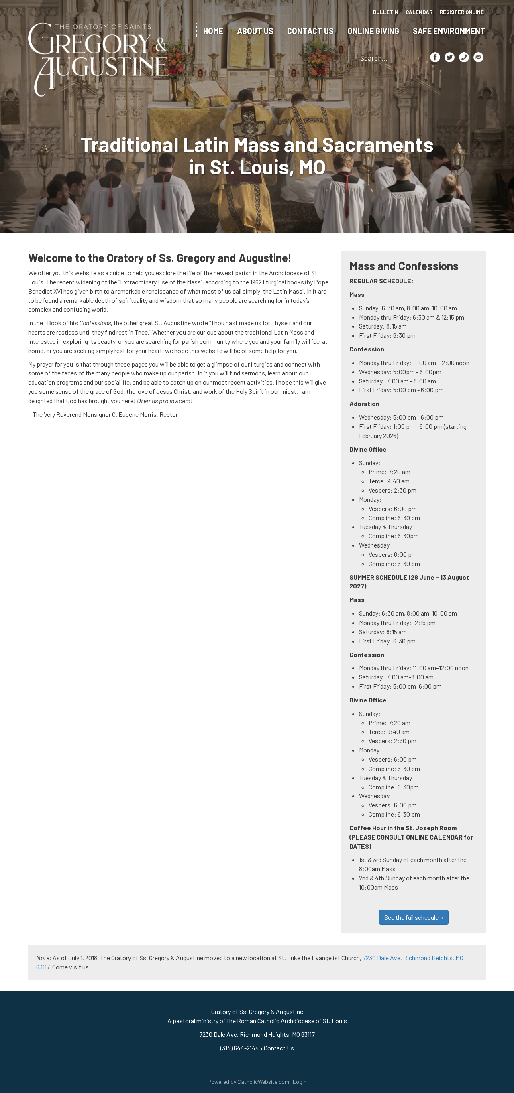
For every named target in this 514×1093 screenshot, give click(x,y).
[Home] (98, 59)
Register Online (462, 12)
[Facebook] (435, 57)
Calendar (419, 12)
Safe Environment (449, 31)
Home (213, 31)
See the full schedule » (413, 917)
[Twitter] (450, 57)
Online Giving (373, 31)
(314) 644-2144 (239, 1048)
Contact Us (310, 31)
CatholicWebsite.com (263, 1081)
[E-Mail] (478, 57)
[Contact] (464, 57)
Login (299, 1081)
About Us (255, 31)
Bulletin (385, 12)
